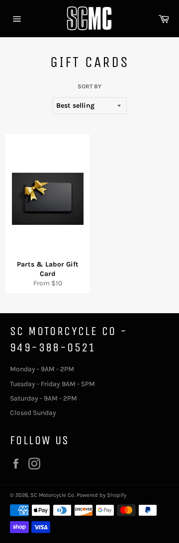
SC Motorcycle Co (52, 495)
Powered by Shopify (101, 495)
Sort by (89, 86)
